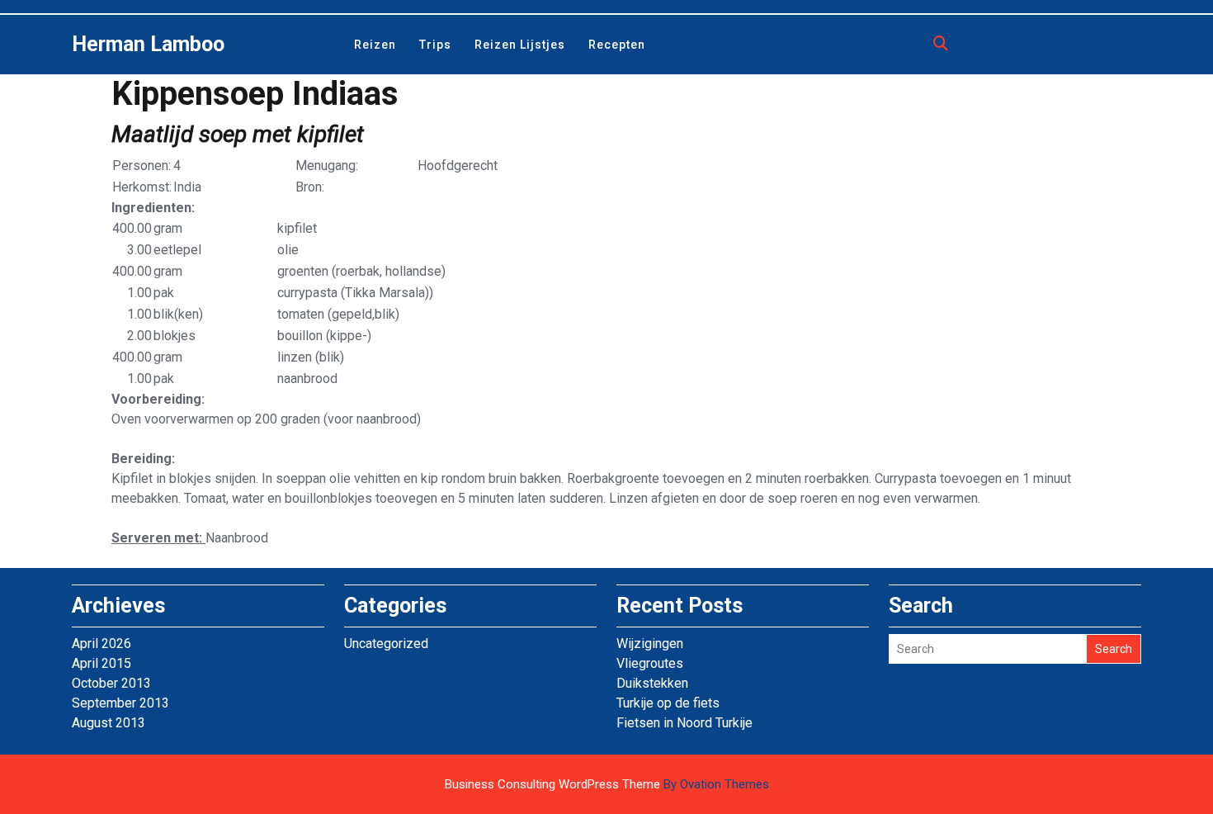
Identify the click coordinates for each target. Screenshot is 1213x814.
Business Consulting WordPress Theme (607, 784)
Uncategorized (386, 643)
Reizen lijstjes (519, 44)
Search (1113, 648)
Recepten (616, 44)
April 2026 (101, 643)
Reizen (375, 44)
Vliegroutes (649, 663)
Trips (435, 44)
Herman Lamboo (148, 44)
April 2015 (101, 663)
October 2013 (111, 683)
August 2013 (108, 723)
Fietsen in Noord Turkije (684, 723)
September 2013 (120, 703)
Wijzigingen (649, 643)
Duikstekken (652, 683)
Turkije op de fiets (668, 703)
